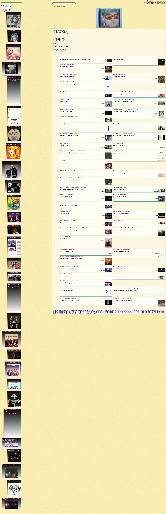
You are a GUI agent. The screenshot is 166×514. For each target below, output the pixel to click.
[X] (148, 3)
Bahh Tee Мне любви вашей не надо (11, 62)
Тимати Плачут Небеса (14, 284)
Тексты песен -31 (109, 312)
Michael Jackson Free (65, 123)
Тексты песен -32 (118, 312)
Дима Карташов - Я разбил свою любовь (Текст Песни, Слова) (76, 57)
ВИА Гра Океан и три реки (119, 194)
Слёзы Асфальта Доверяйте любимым (70, 298)
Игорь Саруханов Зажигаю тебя (68, 74)
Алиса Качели (11, 30)
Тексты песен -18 (100, 311)
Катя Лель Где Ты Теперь (14, 237)
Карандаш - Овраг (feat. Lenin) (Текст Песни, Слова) (11, 465)
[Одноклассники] (146, 3)
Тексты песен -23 (146, 311)
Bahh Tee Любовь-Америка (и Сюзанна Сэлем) (72, 170)
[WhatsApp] (161, 3)
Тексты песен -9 (126, 310)
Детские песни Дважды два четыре (122, 170)
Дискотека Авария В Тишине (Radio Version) (11, 332)
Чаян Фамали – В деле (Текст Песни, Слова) (124, 227)
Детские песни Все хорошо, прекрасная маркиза (9, 440)
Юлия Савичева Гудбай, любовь (12, 409)
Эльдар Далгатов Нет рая (66, 194)
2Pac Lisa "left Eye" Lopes (66, 288)
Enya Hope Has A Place (119, 150)
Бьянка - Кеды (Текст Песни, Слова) (69, 203)
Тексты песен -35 (146, 312)
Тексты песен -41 (91, 313)
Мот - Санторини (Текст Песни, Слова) (123, 91)
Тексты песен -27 (72, 312)
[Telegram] (163, 3)
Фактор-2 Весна (12, 195)
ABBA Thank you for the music (13, 362)
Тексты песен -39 (72, 313)
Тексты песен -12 (154, 310)
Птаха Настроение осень (119, 187)
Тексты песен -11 (145, 310)
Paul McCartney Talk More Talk (13, 180)
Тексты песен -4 (83, 310)
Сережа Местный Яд (13, 272)
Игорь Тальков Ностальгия (14, 13)
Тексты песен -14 (63, 311)
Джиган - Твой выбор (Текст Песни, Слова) (71, 177)
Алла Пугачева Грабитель (14, 225)
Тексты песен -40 (81, 313)
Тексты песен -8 (118, 310)
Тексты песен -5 (92, 310)
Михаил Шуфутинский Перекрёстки (69, 266)
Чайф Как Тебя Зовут (13, 480)
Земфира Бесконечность (66, 109)
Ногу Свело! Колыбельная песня (121, 249)
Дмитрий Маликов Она (119, 123)
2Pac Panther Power (118, 143)
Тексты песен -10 (135, 310)
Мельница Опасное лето (119, 273)
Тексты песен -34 (137, 312)
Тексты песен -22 (137, 311)
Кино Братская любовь (14, 350)
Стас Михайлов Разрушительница (69, 280)
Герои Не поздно (12, 380)
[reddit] (153, 3)
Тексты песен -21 (128, 311)
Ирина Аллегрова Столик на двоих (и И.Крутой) (125, 288)
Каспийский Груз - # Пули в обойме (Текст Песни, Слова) (11, 162)
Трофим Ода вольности (14, 450)
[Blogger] (150, 3)
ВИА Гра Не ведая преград (120, 266)
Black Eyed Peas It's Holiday (67, 91)
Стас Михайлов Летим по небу (121, 211)
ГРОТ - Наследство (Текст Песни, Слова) (10, 499)
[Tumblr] (157, 3)
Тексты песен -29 (91, 312)
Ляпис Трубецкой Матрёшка (67, 64)
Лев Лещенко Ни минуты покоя (68, 220)
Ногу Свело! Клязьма (65, 143)
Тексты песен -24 (155, 311)
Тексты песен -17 (91, 311)
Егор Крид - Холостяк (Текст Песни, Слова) (124, 133)
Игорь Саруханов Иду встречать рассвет (123, 99)
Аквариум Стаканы (13, 106)
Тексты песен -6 (100, 310)
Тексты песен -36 (155, 312)
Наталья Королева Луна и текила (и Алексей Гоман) (73, 227)
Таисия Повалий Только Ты (67, 249)
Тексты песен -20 (118, 311)
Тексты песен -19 (109, 311)
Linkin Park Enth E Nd (13, 126)
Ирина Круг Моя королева (14, 77)
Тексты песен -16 (81, 311)
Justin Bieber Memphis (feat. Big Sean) (69, 81)
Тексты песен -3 (74, 310)
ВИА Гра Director (12, 259)
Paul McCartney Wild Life (119, 74)
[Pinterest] (164, 3)
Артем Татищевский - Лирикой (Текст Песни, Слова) (73, 150)
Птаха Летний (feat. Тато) (14, 392)
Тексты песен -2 (65, 310)
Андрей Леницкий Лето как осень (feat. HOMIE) (72, 256)
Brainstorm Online (64, 99)
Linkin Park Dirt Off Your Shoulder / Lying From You (125, 109)
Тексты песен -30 (100, 312)
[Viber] (159, 3)
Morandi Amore (64, 160)
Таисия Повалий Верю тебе (13, 45)
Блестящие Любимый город (13, 144)
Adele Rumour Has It (118, 57)
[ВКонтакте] (144, 3)
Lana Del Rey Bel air (118, 220)
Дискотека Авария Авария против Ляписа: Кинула (73, 187)
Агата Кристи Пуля (13, 314)
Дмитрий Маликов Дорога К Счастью (69, 133)
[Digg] (152, 3)
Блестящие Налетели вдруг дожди (69, 116)
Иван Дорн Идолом (65, 211)
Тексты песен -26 (63, 312)
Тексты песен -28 (81, 312)
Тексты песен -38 (63, 313)
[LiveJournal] (155, 3)
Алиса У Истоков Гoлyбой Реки (68, 273)
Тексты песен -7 (109, 310)
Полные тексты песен (156, 1)
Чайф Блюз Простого (13, 213)
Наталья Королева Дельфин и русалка (123, 298)
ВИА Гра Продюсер (65, 236)
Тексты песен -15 (72, 311)
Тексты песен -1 (57, 310)
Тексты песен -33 (128, 312)
